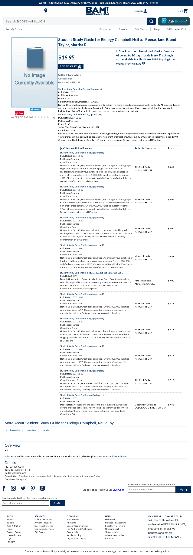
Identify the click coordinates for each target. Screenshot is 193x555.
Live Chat (118, 489)
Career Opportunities (77, 525)
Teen (9, 528)
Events (123, 29)
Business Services (43, 525)
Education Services (44, 528)
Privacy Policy (162, 551)
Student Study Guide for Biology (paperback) (80, 114)
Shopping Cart (112, 528)
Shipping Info (111, 532)
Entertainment (14, 535)
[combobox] (82, 21)
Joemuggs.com (113, 551)
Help (157, 29)
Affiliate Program (43, 522)
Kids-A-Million (14, 525)
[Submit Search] (151, 21)
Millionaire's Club (177, 29)
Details (45, 430)
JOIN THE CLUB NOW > (164, 537)
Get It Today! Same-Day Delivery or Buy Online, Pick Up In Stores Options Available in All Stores (98, 2)
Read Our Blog (74, 535)
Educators (106, 29)
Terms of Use (129, 551)
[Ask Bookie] (174, 21)
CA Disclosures (145, 551)
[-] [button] (61, 148)
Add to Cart (70, 66)
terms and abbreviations (115, 456)
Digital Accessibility (76, 538)
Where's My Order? (115, 535)
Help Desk (110, 519)
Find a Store (73, 519)
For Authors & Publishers (79, 528)
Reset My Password (115, 525)
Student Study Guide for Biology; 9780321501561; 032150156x (92, 272)
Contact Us (72, 532)
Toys (9, 538)
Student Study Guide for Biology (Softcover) (80, 89)
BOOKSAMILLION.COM (92, 551)
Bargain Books (14, 532)
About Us (71, 522)
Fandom (11, 541)
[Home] (96, 11)
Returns (109, 538)
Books (10, 519)
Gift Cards (141, 29)
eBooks (10, 522)
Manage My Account (115, 522)
